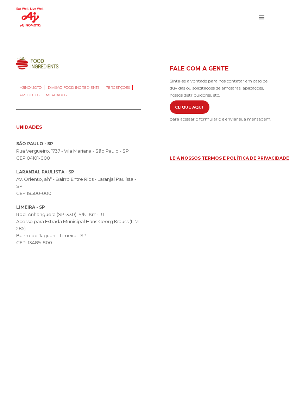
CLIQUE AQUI (189, 107)
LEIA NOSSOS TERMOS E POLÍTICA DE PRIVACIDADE (229, 158)
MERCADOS (56, 95)
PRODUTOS (29, 95)
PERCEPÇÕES (118, 87)
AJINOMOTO (31, 87)
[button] (261, 17)
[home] (30, 17)
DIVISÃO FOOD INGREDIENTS (73, 87)
